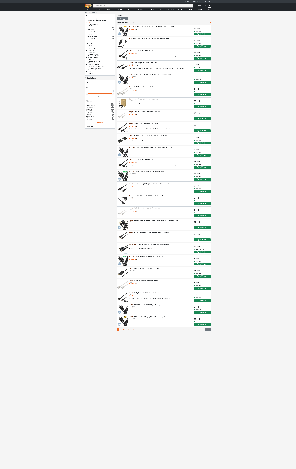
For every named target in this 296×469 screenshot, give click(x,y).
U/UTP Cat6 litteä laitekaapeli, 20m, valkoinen (144, 111)
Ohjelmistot (181, 9)
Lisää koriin (202, 34)
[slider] (87, 94)
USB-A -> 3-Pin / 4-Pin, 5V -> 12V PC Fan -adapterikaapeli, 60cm (149, 38)
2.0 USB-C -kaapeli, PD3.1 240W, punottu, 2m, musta (146, 256)
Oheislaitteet (110, 9)
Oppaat (209, 9)
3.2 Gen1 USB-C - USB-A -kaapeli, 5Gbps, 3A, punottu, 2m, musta (150, 75)
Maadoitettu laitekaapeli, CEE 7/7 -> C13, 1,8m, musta (146, 196)
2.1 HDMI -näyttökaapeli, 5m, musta (141, 159)
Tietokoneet (88, 9)
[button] (206, 1)
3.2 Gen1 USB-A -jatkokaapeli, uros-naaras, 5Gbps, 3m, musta (149, 184)
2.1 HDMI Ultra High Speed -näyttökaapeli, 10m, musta (149, 244)
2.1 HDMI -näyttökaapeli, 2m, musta (141, 50)
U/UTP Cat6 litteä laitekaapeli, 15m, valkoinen (144, 208)
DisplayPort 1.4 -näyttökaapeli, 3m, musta (143, 123)
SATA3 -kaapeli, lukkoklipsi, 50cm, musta (143, 63)
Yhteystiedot (199, 1)
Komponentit (99, 9)
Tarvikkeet (152, 9)
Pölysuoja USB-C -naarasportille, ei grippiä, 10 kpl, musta (148, 135)
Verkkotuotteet (142, 9)
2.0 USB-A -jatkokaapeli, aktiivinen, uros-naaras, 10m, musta (149, 232)
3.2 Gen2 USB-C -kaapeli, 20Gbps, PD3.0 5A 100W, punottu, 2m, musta (151, 26)
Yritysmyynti (193, 1)
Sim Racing (131, 9)
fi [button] (210, 1)
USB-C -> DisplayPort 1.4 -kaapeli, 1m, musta (144, 268)
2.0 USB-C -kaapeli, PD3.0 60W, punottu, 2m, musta (146, 305)
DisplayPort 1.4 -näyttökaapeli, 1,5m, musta (144, 293)
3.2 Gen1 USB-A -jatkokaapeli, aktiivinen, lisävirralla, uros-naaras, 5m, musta (153, 220)
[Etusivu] (88, 6)
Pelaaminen (120, 9)
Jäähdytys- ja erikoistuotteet (167, 9)
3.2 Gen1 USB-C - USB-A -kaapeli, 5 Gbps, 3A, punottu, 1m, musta (150, 147)
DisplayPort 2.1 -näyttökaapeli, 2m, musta (143, 99)
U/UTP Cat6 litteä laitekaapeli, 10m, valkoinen (144, 87)
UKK (188, 1)
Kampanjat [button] (200, 9)
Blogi (184, 1)
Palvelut (191, 9)
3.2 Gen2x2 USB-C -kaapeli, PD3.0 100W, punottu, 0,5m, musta (149, 317)
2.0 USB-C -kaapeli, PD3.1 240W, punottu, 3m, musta (146, 171)
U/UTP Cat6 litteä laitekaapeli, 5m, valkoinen (144, 280)
